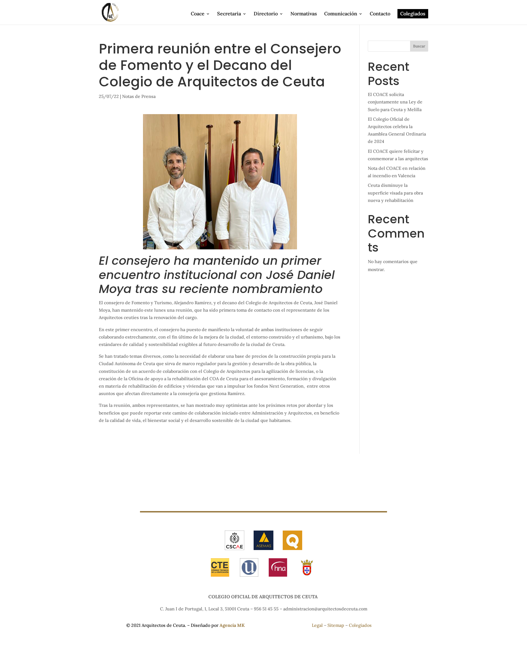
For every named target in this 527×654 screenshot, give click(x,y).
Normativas (303, 14)
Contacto (380, 14)
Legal (318, 625)
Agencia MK (232, 625)
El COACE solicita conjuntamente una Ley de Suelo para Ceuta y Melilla (395, 102)
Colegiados (412, 13)
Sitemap (336, 625)
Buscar (419, 46)
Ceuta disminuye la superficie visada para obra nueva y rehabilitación (395, 192)
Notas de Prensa (139, 96)
